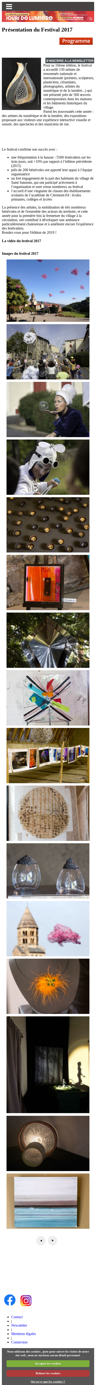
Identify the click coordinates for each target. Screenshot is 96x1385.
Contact (17, 1317)
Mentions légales (23, 1334)
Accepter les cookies (48, 1363)
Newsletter (19, 1325)
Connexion (19, 1342)
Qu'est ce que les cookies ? (48, 1381)
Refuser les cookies (48, 1373)
